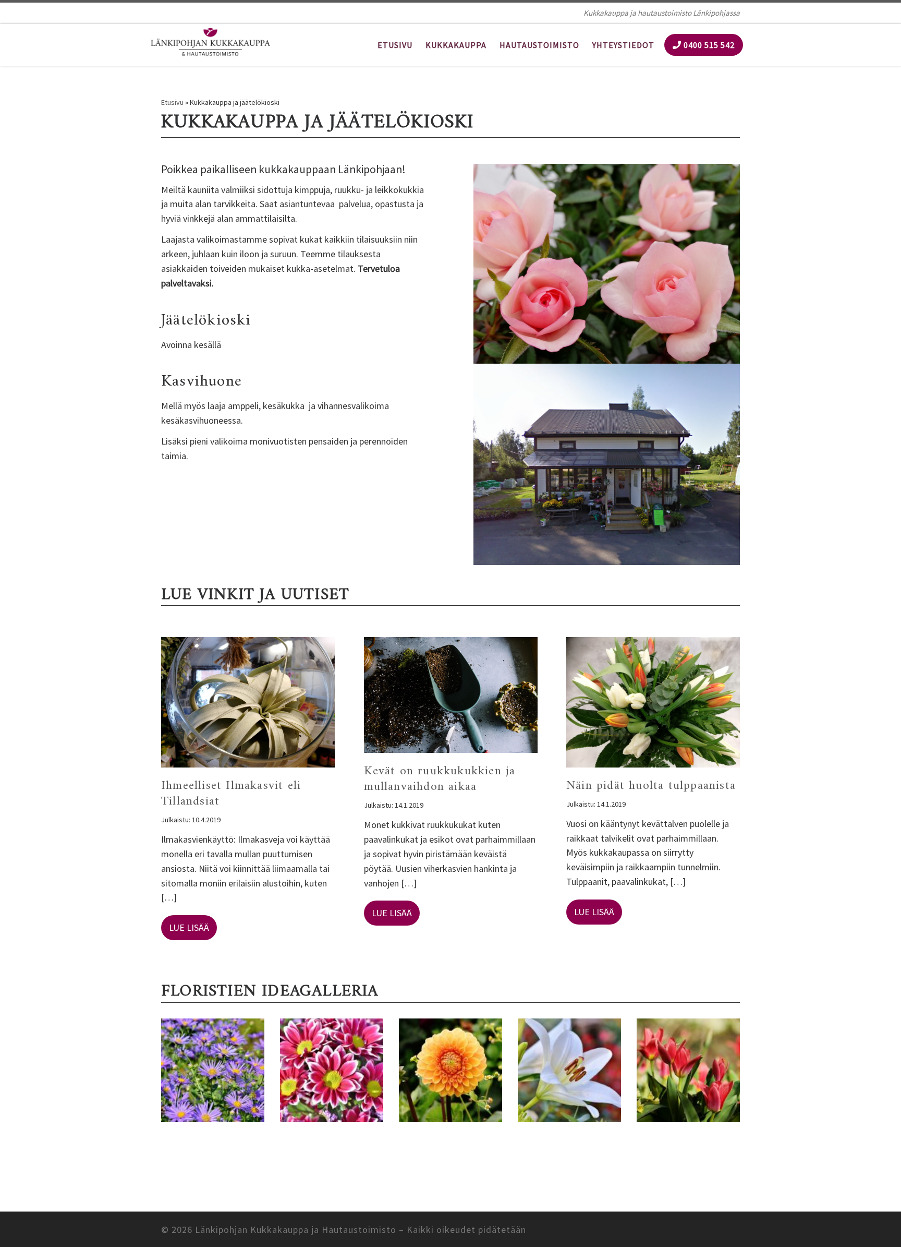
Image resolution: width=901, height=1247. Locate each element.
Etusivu (172, 102)
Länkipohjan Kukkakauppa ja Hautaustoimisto (295, 1230)
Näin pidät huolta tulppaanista (651, 786)
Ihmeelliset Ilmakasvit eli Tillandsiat (231, 793)
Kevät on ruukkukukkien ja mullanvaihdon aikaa (440, 779)
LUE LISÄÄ (189, 927)
